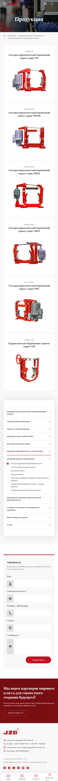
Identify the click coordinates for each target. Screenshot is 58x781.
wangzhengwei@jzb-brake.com (33, 747)
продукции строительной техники (20, 436)
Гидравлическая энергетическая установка (26, 490)
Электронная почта (16, 591)
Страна (10, 620)
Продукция (12, 36)
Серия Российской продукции (18, 421)
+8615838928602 (22, 751)
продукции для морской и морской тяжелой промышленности (24, 498)
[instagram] (5, 768)
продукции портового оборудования (20, 459)
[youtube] (23, 768)
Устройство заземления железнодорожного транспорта (23, 508)
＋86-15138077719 (21, 744)
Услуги (9, 525)
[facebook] (9, 768)
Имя (9, 576)
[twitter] (14, 768)
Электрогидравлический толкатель (23, 467)
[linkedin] (18, 768)
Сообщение (12, 635)
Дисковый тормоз (17, 474)
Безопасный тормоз (18, 471)
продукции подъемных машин (18, 444)
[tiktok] (28, 768)
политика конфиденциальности (12, 762)
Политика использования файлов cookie (35, 762)
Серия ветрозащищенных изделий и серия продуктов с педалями (30, 479)
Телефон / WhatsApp (17, 605)
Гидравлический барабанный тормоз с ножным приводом (27, 485)
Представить (38, 660)
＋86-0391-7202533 (37, 744)
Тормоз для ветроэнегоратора (18, 429)
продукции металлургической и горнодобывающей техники (26, 412)
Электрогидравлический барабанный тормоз (26, 463)
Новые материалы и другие (17, 517)
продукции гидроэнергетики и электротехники (25, 451)
